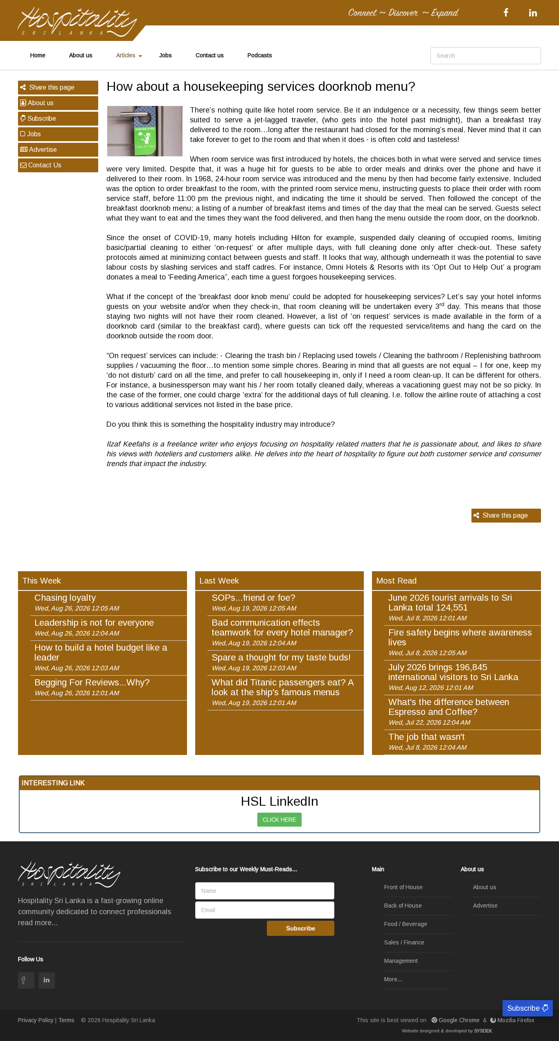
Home (37, 55)
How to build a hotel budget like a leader (100, 657)
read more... (38, 923)
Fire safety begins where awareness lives (460, 642)
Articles (125, 55)
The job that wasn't (427, 741)
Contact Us (44, 165)
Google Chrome (459, 1020)
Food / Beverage (405, 924)
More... (393, 979)
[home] (81, 21)
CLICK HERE (279, 819)
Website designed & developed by (447, 1030)
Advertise (42, 149)
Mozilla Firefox (516, 1020)
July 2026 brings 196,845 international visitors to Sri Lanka (453, 676)
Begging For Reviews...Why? (92, 687)
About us (80, 55)
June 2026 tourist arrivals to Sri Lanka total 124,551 (450, 607)
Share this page (50, 87)
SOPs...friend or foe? (254, 602)
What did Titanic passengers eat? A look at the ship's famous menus (283, 692)
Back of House (403, 905)
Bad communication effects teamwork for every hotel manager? (282, 632)
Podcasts (260, 55)
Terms (66, 1020)
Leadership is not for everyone (94, 627)
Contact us (210, 55)
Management (401, 961)
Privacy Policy (36, 1020)
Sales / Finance (404, 942)
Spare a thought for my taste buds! (281, 662)
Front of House (403, 887)
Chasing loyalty (76, 602)
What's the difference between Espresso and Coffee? (448, 711)
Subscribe (41, 118)
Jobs (165, 55)
